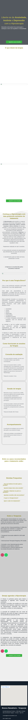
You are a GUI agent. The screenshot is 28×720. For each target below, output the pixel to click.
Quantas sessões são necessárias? (14, 495)
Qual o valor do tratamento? (12, 501)
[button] (14, 484)
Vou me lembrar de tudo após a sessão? (12, 484)
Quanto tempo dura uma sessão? (13, 488)
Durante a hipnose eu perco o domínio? (12, 491)
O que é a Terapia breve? (11, 498)
